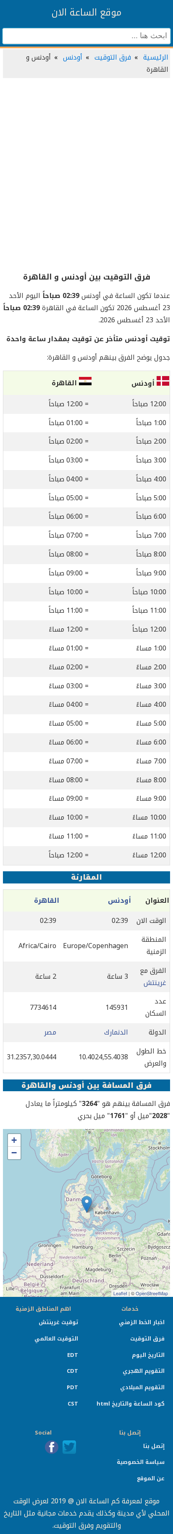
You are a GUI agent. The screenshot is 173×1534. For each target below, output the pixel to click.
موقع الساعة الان (86, 12)
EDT (72, 1355)
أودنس (72, 57)
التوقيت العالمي (56, 1338)
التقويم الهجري (144, 1371)
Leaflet (120, 1293)
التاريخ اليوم (148, 1355)
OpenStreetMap (152, 1293)
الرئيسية (155, 57)
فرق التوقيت (112, 57)
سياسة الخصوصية (141, 1462)
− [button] (14, 1152)
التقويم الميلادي (142, 1387)
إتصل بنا (154, 1446)
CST (73, 1403)
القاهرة (46, 900)
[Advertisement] (86, 175)
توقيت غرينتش (58, 1322)
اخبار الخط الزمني (142, 1322)
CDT (72, 1371)
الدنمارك (116, 1032)
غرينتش (155, 982)
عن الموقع (151, 1478)
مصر (50, 1032)
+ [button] (14, 1140)
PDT (72, 1387)
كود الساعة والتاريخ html (131, 1403)
